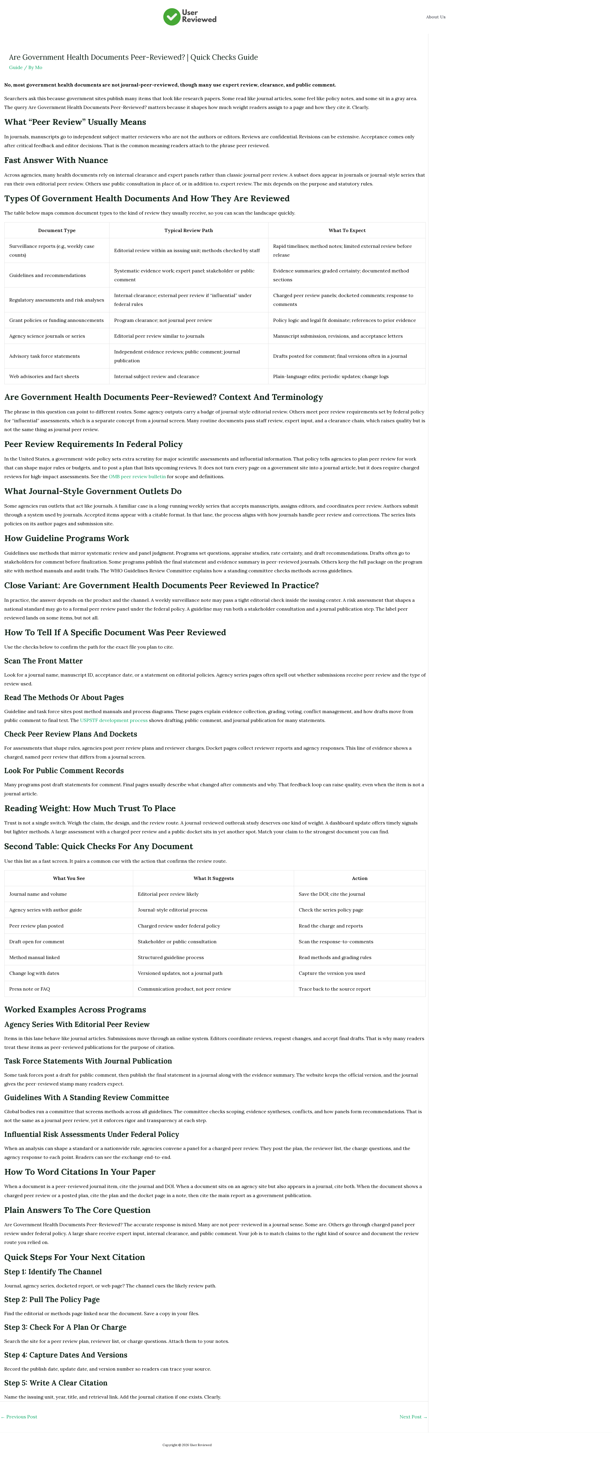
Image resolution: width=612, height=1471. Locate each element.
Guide (16, 67)
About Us (436, 17)
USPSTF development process (114, 720)
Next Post (414, 1417)
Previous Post (18, 1417)
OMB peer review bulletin (137, 476)
